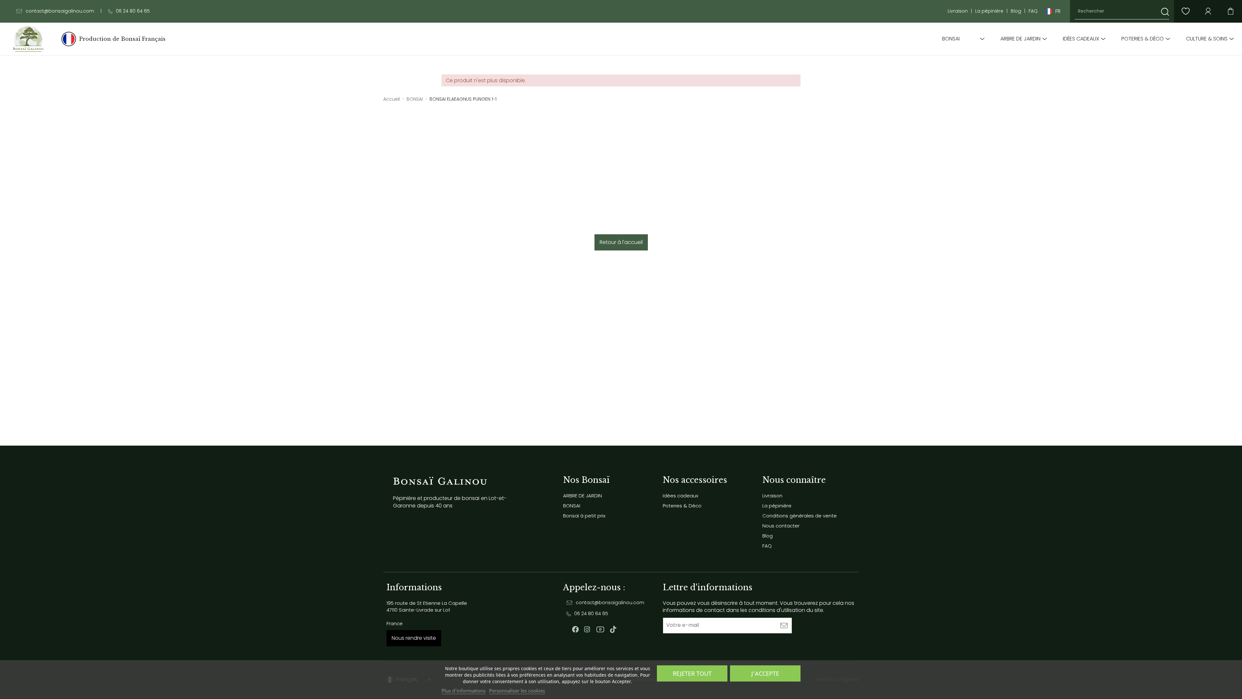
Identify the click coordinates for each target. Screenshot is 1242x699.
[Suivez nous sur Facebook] (575, 629)
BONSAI (951, 38)
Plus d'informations (463, 690)
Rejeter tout (692, 673)
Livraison (958, 11)
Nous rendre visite (414, 638)
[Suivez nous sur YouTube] (600, 629)
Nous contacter (781, 525)
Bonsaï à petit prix (584, 515)
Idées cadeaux (1081, 38)
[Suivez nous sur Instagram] (587, 629)
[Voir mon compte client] (1185, 11)
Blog (1016, 11)
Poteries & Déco (1142, 38)
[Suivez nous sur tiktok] (613, 629)
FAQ (1033, 11)
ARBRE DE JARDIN (1020, 38)
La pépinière (989, 11)
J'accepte (765, 673)
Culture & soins (1206, 38)
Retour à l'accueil (621, 242)
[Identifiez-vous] (1208, 11)
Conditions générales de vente (799, 515)
